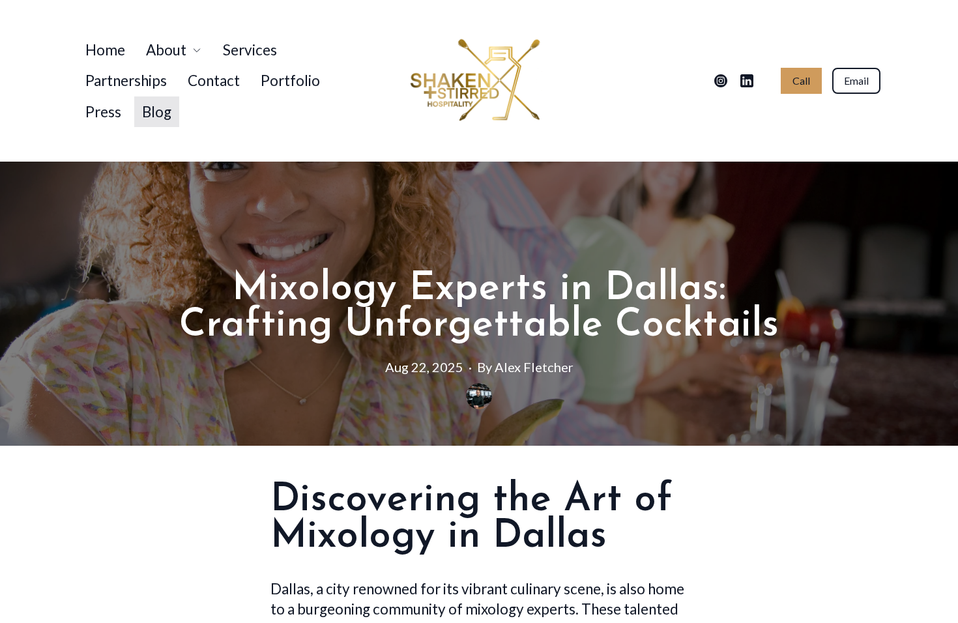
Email (856, 80)
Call (801, 80)
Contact (214, 80)
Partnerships (126, 80)
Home (105, 50)
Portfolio (290, 80)
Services (250, 50)
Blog (156, 112)
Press (103, 112)
